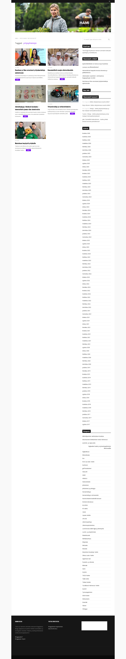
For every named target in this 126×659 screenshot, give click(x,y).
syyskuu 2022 (86, 280)
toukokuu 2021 (86, 334)
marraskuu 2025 (86, 157)
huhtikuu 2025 (86, 180)
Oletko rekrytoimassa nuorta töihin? (100, 102)
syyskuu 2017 (86, 424)
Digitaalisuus (85, 451)
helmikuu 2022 (86, 304)
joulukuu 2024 (86, 193)
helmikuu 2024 (86, 227)
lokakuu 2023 (86, 240)
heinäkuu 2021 (86, 327)
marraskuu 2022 (86, 274)
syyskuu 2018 (86, 394)
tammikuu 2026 (86, 150)
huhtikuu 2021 (86, 337)
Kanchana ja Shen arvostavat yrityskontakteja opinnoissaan (30, 71)
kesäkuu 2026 (86, 133)
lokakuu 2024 (86, 200)
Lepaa (84, 512)
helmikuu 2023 (86, 264)
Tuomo (84, 114)
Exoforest (85, 465)
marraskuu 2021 (86, 314)
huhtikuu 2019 (86, 381)
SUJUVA (84, 572)
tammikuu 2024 (86, 230)
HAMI (83, 475)
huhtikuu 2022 (86, 297)
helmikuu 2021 (86, 344)
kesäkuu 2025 (86, 173)
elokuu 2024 (85, 207)
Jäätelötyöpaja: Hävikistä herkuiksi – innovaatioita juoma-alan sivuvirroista (27, 108)
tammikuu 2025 (86, 190)
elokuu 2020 (85, 351)
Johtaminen (85, 485)
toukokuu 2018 (86, 404)
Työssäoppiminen (87, 592)
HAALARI (84, 472)
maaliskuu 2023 (86, 260)
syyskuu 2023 (86, 244)
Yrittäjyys (84, 609)
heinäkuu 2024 (86, 210)
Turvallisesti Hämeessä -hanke (90, 585)
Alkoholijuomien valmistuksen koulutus (93, 436)
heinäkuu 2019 (86, 371)
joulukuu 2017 (86, 414)
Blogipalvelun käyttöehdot (55, 626)
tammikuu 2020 (86, 364)
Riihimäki (84, 565)
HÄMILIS (84, 478)
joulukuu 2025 (86, 153)
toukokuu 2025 (86, 177)
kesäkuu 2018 (86, 401)
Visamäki (84, 602)
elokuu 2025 (85, 167)
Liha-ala (84, 518)
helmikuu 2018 (86, 411)
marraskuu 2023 (86, 237)
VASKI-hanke (85, 595)
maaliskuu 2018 (86, 407)
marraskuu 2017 (86, 418)
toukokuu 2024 (86, 217)
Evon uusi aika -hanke (88, 462)
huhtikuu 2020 (86, 354)
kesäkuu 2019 (86, 374)
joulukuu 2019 (86, 367)
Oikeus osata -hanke (88, 555)
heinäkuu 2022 (86, 287)
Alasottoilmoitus (52, 628)
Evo (83, 458)
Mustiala (84, 549)
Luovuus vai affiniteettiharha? (90, 67)
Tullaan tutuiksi (86, 582)
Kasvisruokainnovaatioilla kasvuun (91, 498)
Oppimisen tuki (86, 559)
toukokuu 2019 (86, 377)
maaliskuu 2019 (86, 384)
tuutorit (84, 589)
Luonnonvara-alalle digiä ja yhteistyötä (93, 528)
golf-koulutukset (86, 468)
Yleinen (84, 605)
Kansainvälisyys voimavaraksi (90, 495)
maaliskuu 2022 (86, 300)
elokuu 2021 (85, 324)
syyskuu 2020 (86, 347)
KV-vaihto (85, 508)
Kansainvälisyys (86, 492)
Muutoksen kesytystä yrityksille (25, 143)
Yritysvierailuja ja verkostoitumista (59, 107)
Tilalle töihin (85, 579)
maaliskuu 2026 (86, 143)
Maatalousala (86, 535)
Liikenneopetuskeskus (88, 525)
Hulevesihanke (86, 482)
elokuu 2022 (85, 284)
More (17, 79)
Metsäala (85, 545)
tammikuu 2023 (86, 267)
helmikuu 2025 (86, 187)
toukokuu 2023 (86, 254)
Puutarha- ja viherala (88, 562)
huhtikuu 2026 (86, 140)
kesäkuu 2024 (86, 213)
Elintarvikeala (86, 455)
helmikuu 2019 (86, 387)
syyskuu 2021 (86, 320)
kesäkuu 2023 (86, 250)
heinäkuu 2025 (86, 170)
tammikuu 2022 (86, 307)
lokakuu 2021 (86, 317)
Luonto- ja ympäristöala (89, 532)
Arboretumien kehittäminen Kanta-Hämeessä (94, 439)
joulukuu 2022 (86, 270)
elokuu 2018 (85, 397)
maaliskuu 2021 (86, 341)
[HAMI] (63, 18)
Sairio (83, 569)
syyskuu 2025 (86, 163)
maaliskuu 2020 (86, 357)
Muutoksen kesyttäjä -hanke (90, 552)
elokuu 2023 (85, 247)
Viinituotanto (85, 599)
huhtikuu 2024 (86, 220)
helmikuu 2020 (86, 361)
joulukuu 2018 (86, 391)
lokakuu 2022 (86, 277)
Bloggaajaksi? (19, 637)
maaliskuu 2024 (86, 223)
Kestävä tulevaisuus (87, 502)
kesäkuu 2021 (86, 331)
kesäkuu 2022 (86, 290)
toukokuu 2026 (86, 136)
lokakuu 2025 (86, 160)
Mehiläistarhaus (86, 538)
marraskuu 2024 (86, 197)
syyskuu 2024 (86, 203)
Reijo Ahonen (86, 105)
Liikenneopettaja (87, 522)
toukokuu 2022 (86, 294)
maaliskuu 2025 (86, 183)
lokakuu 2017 (86, 421)
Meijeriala (85, 542)
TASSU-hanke (86, 575)
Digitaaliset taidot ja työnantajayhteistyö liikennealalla (99, 447)
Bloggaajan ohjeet (20, 639)
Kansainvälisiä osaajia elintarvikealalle (60, 70)
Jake (83, 119)
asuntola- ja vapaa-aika (88, 443)
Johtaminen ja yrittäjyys (88, 488)
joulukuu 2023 (86, 233)
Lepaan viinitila (86, 515)
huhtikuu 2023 (86, 257)
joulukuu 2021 (86, 310)
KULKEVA (85, 505)
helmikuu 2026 (86, 146)
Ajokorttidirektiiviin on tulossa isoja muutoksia (95, 64)
